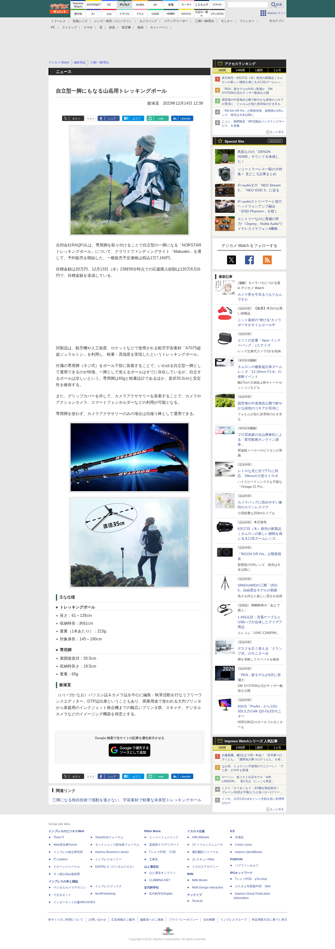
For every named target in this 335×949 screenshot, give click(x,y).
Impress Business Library (112, 852)
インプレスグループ (233, 919)
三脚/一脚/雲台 (204, 21)
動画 (140, 27)
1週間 (259, 70)
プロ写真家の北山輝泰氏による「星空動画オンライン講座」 (260, 439)
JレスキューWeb (203, 859)
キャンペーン (159, 27)
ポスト (76, 118)
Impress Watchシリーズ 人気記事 (251, 741)
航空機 (126, 27)
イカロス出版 (196, 831)
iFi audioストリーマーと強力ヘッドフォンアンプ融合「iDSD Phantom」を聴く (260, 206)
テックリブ (194, 895)
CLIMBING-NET (159, 880)
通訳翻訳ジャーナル (205, 852)
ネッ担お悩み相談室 (66, 874)
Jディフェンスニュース (207, 844)
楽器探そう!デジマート (164, 844)
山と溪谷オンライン (162, 873)
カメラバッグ (148, 21)
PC (53, 27)
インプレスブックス (108, 886)
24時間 (240, 70)
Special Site (234, 141)
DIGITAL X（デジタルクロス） (115, 866)
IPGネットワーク (241, 873)
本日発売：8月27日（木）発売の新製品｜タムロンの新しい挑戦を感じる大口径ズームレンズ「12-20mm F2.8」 (252, 82)
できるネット (62, 895)
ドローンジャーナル (66, 866)
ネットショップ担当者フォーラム (117, 844)
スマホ (88, 27)
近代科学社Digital (160, 893)
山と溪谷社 (151, 866)
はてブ (136, 118)
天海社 (239, 837)
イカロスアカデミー (205, 866)
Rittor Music (152, 831)
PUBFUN (236, 859)
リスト (91, 118)
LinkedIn (185, 118)
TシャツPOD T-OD (162, 852)
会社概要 (209, 919)
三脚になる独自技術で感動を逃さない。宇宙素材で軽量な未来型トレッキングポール (126, 800)
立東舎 (153, 859)
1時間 (222, 70)
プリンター (247, 21)
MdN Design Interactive (207, 887)
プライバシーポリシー (183, 919)
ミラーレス (58, 21)
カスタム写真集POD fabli (253, 886)
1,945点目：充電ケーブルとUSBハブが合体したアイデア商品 (260, 622)
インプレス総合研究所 (68, 852)
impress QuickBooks (248, 852)
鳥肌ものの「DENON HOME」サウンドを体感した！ (258, 156)
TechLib (197, 901)
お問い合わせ (97, 919)
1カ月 (277, 70)
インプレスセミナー (108, 859)
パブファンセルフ (246, 865)
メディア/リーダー (176, 21)
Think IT (58, 837)
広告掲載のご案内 (123, 919)
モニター (227, 21)
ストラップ (69, 27)
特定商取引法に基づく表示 (269, 919)
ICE (232, 831)
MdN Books (199, 880)
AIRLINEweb (200, 837)
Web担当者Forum (65, 844)
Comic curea (243, 844)
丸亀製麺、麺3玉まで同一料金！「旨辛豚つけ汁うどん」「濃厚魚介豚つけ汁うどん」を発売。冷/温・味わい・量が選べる (252, 759)
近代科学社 (151, 887)
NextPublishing (105, 893)
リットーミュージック (164, 837)
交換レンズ (80, 21)
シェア (112, 118)
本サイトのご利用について (65, 919)
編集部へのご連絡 (152, 919)
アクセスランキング (240, 64)
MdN (190, 874)
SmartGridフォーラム (109, 837)
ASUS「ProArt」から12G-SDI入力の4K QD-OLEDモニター (259, 711)
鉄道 (112, 27)
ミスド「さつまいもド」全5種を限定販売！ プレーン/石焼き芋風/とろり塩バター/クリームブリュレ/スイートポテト (252, 792)
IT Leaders (60, 859)
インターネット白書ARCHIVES (74, 902)
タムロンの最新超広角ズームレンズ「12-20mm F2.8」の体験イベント (260, 371)
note (161, 118)
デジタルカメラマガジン (69, 887)
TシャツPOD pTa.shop (251, 879)
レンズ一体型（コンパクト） (113, 21)
